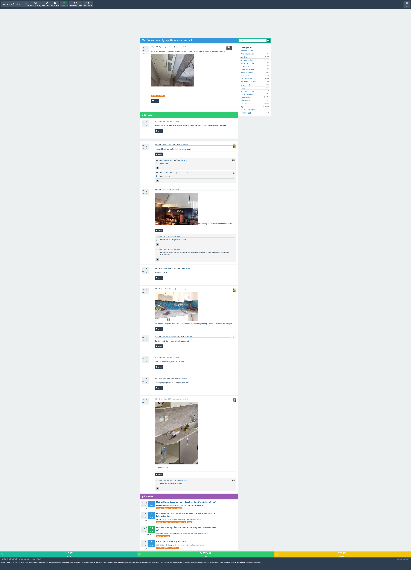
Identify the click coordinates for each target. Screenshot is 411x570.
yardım (179, 508)
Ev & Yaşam (167, 505)
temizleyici (173, 522)
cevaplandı (176, 121)
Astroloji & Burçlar (247, 63)
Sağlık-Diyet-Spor (247, 97)
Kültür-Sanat (245, 85)
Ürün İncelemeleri (247, 54)
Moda (242, 88)
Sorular (26, 6)
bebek (39, 559)
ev (184, 522)
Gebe (33, 559)
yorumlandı (183, 160)
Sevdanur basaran (182, 545)
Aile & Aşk (244, 57)
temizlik (180, 522)
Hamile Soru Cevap (75, 6)
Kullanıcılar (55, 6)
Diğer (160, 47)
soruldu (189, 47)
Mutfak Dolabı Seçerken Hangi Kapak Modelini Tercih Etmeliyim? (186, 502)
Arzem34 (182, 505)
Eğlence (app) (245, 113)
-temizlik (173, 547)
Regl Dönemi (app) (247, 110)
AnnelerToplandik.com (402, 559)
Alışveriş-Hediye (246, 60)
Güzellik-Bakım (246, 79)
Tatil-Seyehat (245, 100)
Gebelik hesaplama (24, 559)
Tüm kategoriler (246, 51)
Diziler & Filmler (246, 72)
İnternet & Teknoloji (248, 82)
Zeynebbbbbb (186, 533)
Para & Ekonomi (246, 94)
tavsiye (173, 508)
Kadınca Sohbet (12, 4)
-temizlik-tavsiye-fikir (162, 522)
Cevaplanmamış (35, 6)
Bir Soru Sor (64, 6)
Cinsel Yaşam (245, 66)
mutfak (154, 95)
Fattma (182, 519)
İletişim (4, 559)
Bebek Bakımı (87, 6)
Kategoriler (46, 6)
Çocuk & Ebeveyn (247, 69)
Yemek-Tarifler (169, 533)
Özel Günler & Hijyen (248, 91)
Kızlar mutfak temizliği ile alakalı (171, 541)
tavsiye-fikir (161, 95)
